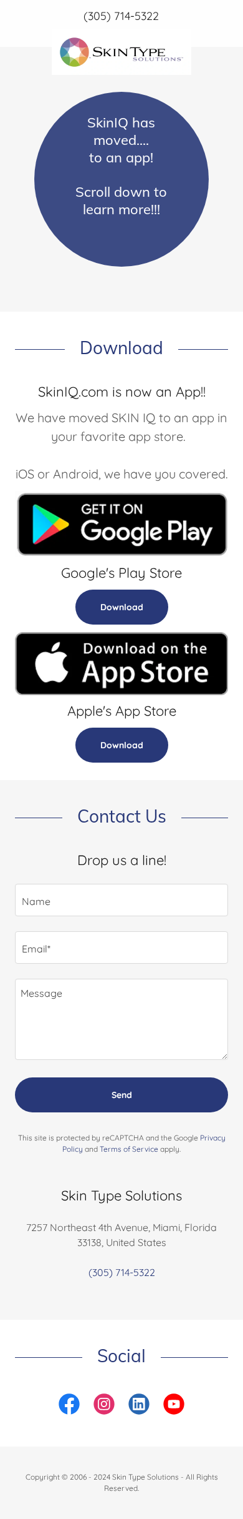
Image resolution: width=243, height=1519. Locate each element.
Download (121, 607)
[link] (121, 34)
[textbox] (121, 900)
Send (122, 1095)
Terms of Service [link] (129, 1149)
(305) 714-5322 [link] (121, 16)
